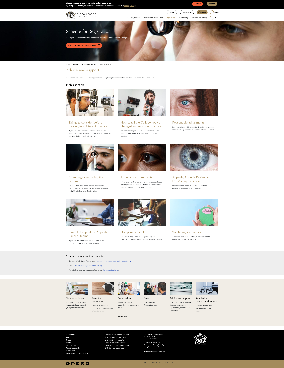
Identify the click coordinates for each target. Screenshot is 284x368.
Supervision (122, 316)
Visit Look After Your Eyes (115, 337)
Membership (183, 17)
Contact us (70, 335)
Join (172, 12)
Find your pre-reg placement (82, 45)
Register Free (187, 12)
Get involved (71, 345)
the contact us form (110, 270)
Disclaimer (70, 351)
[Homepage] (81, 15)
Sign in (203, 12)
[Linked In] (73, 363)
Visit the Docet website (114, 340)
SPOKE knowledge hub (114, 348)
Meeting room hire (74, 348)
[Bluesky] (87, 363)
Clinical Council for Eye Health (117, 345)
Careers (69, 340)
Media (68, 343)
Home (68, 64)
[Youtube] (77, 363)
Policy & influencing (199, 17)
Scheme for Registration (89, 64)
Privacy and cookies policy (77, 353)
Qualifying (171, 17)
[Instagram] (82, 363)
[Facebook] (68, 363)
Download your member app (117, 335)
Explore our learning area (115, 343)
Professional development (153, 17)
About (68, 337)
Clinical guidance (133, 17)
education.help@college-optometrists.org (114, 261)
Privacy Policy (129, 6)
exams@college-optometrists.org (88, 265)
